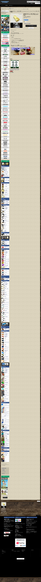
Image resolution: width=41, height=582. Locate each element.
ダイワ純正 (5, 186)
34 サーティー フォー (5, 225)
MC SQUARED (6, 382)
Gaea (5, 318)
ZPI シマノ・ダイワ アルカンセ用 (6, 265)
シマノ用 (5, 270)
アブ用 (5, 274)
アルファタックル (6, 302)
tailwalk (5, 320)
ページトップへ (38, 515)
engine (5, 314)
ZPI (4, 212)
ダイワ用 (5, 272)
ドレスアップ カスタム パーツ (6, 247)
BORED (5, 380)
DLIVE (5, 222)
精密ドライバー (6, 424)
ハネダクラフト (6, 308)
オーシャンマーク (6, 188)
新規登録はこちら (32, 3)
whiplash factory (6, 312)
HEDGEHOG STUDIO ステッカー (5, 429)
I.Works (5, 378)
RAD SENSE (6, 316)
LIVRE (5, 218)
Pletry (5, 352)
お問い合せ (3, 473)
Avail (5, 210)
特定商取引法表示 (4, 468)
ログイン (28, 3)
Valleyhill (5, 310)
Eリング (5, 418)
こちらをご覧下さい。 (7, 529)
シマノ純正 (5, 184)
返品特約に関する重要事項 (27, 23)
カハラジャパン (6, 306)
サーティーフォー (6, 392)
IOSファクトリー (6, 304)
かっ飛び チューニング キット (6, 242)
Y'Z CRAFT (5, 390)
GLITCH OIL (5, 384)
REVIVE (5, 214)
